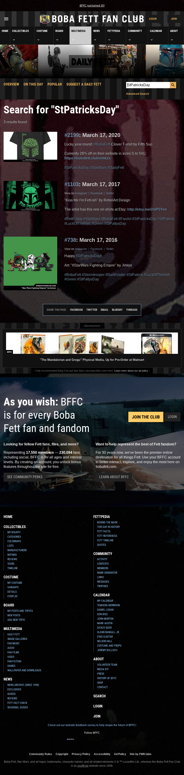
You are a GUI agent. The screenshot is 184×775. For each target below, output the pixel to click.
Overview (11, 84)
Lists (10, 545)
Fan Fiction (14, 661)
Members (102, 568)
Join (174, 18)
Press (100, 673)
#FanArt (124, 219)
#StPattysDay (115, 223)
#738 (70, 240)
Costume (42, 31)
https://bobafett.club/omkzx (87, 158)
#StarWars (98, 168)
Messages (103, 581)
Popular (55, 84)
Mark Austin (104, 623)
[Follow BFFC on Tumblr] (92, 742)
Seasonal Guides (17, 707)
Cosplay (12, 596)
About (174, 31)
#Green (97, 223)
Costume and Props (109, 645)
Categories (14, 536)
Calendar (156, 31)
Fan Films (13, 652)
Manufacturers (17, 550)
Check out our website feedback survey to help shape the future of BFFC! (92, 725)
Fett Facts (103, 531)
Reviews (12, 559)
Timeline (12, 568)
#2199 (71, 135)
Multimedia (78, 31)
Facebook (96, 193)
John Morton (105, 618)
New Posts (13, 615)
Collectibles (20, 31)
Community (135, 31)
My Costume (14, 582)
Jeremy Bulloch (107, 650)
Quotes (101, 544)
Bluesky (117, 309)
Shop (100, 682)
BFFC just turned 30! (92, 5)
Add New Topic (16, 619)
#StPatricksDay (76, 168)
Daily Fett (13, 634)
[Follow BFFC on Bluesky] (113, 742)
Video (10, 656)
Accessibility (102, 754)
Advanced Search (137, 93)
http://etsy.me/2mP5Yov (147, 209)
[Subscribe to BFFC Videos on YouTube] (99, 742)
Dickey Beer (104, 627)
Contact (102, 687)
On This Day (33, 84)
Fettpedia (113, 31)
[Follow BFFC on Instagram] (77, 742)
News (96, 31)
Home (5, 31)
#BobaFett (102, 144)
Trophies (102, 586)
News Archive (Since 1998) (23, 685)
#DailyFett (115, 168)
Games (11, 665)
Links (100, 577)
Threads (131, 309)
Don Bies (102, 614)
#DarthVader (115, 275)
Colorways (14, 541)
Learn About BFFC (114, 477)
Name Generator (107, 572)
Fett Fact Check (17, 703)
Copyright (62, 754)
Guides (11, 694)
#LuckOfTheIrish (77, 223)
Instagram (81, 193)
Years (10, 563)
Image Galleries (17, 639)
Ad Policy (120, 754)
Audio (10, 648)
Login (153, 18)
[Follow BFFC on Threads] (106, 742)
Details (12, 591)
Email (104, 309)
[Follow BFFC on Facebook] (70, 742)
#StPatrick (166, 219)
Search (99, 696)
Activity (102, 559)
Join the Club (146, 417)
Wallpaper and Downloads (24, 670)
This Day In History (108, 526)
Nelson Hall (104, 641)
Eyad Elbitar (105, 636)
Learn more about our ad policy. (131, 370)
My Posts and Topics (20, 610)
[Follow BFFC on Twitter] (84, 742)
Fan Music (13, 643)
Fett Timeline (105, 540)
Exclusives (14, 689)
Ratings (12, 554)
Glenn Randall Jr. (108, 632)
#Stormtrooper (93, 275)
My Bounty (13, 532)
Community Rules (40, 754)
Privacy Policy (81, 754)
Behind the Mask (107, 522)
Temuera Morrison (108, 605)
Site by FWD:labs (140, 754)
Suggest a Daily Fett (83, 84)
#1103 (71, 184)
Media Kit (103, 669)
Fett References (107, 535)
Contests (103, 563)
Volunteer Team (107, 664)
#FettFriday (73, 219)
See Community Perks (24, 477)
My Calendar (105, 600)
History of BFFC (106, 678)
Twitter (110, 193)
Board (59, 31)
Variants (12, 587)
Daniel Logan (105, 609)
